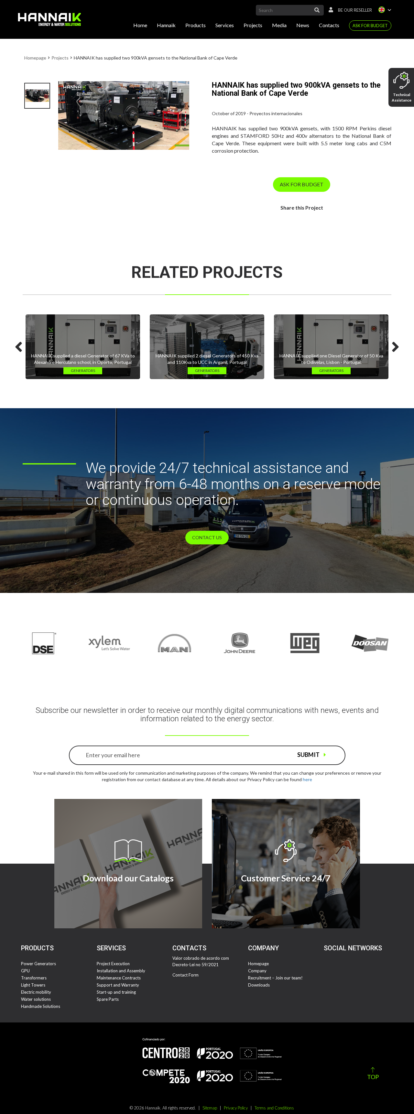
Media (279, 25)
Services (224, 25)
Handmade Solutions (40, 1006)
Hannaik (166, 25)
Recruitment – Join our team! (275, 977)
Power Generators (38, 963)
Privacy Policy (236, 1107)
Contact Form (185, 974)
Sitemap (209, 1107)
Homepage (35, 57)
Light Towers (33, 985)
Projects (253, 25)
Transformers (34, 977)
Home (140, 25)
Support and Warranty (118, 985)
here (307, 779)
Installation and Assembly (121, 970)
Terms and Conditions (274, 1107)
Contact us (207, 537)
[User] (329, 10)
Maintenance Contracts (119, 977)
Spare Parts (108, 999)
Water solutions (36, 999)
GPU (25, 970)
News (302, 25)
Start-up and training (116, 992)
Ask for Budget (370, 25)
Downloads (259, 985)
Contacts (329, 25)
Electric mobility (36, 992)
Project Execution (113, 963)
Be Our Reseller (355, 10)
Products (195, 25)
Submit (309, 754)
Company (257, 970)
